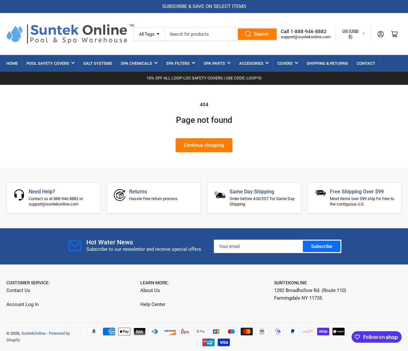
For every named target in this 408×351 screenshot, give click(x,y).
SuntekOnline (33, 333)
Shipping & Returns (327, 63)
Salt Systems (97, 63)
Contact (366, 63)
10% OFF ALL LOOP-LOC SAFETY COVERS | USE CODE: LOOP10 (204, 78)
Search (261, 34)
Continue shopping (204, 145)
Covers (285, 63)
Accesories (251, 63)
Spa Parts (214, 63)
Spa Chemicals (136, 63)
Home (12, 63)
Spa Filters (178, 63)
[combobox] (221, 34)
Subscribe (321, 246)
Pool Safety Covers (47, 63)
